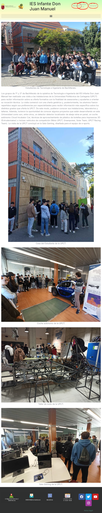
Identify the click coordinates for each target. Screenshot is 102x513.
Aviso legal (88, 510)
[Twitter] (88, 497)
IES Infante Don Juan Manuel (45, 6)
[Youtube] (95, 497)
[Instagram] (88, 503)
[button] (51, 16)
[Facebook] (82, 497)
